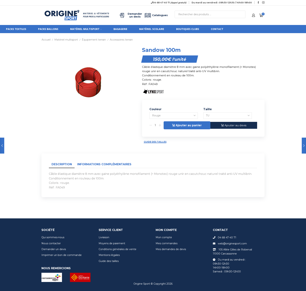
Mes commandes (166, 243)
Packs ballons (48, 29)
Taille (207, 109)
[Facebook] (258, 2)
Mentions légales (109, 255)
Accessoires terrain (121, 39)
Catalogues (160, 15)
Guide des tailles (155, 141)
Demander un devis (135, 15)
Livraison (104, 237)
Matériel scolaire (151, 29)
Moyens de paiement (112, 243)
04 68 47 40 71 (227, 237)
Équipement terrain (94, 39)
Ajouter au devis (235, 125)
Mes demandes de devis (171, 249)
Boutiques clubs (187, 29)
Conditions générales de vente (117, 249)
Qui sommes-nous (52, 237)
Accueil (46, 39)
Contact (217, 29)
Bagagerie (120, 29)
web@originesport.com (232, 243)
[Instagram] (263, 2)
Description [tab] (62, 164)
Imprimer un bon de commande (61, 255)
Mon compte (164, 237)
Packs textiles (16, 29)
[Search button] (241, 14)
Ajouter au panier (189, 125)
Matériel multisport (85, 29)
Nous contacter (51, 243)
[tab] (62, 164)
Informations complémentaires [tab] (104, 164)
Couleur (155, 109)
